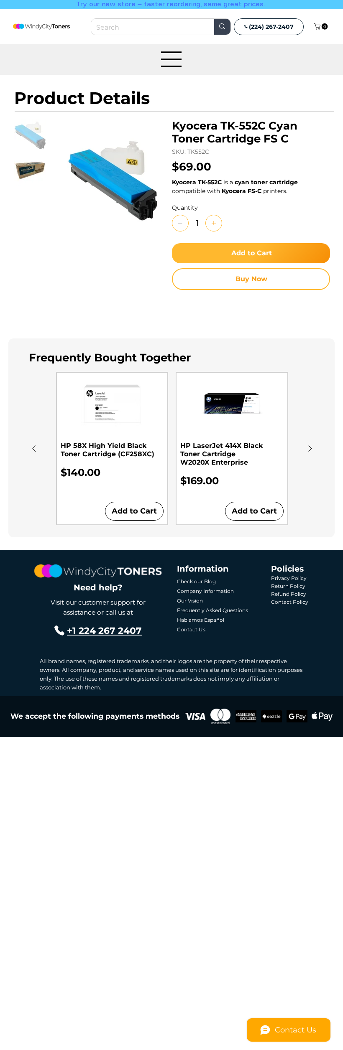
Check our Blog (196, 581)
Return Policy (288, 586)
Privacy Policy (289, 578)
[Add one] (213, 223)
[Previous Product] (34, 448)
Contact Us (191, 629)
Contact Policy (289, 602)
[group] (172, 448)
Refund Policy (288, 594)
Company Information (205, 591)
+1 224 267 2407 (104, 630)
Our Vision (190, 600)
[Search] (222, 27)
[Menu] (171, 59)
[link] (321, 26)
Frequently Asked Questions (212, 610)
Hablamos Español (200, 620)
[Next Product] (310, 448)
